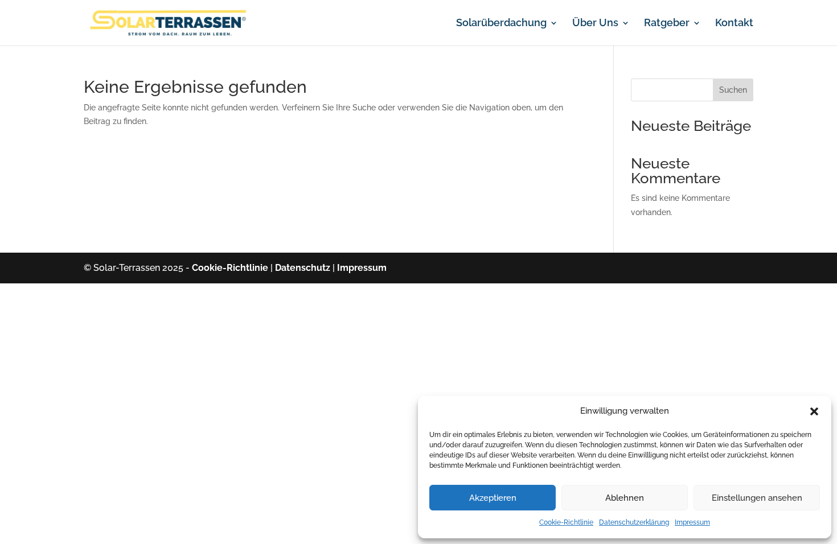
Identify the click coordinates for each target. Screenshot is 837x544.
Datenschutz (302, 267)
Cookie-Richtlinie (566, 522)
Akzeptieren (492, 498)
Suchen (733, 89)
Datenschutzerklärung (634, 522)
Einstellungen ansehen (757, 498)
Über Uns (595, 23)
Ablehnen (624, 498)
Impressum (692, 522)
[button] (814, 411)
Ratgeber (667, 23)
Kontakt (734, 23)
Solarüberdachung (501, 23)
